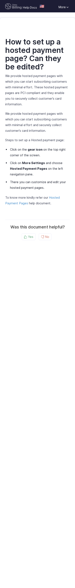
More (62, 7)
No (46, 237)
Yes (30, 237)
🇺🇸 (42, 6)
